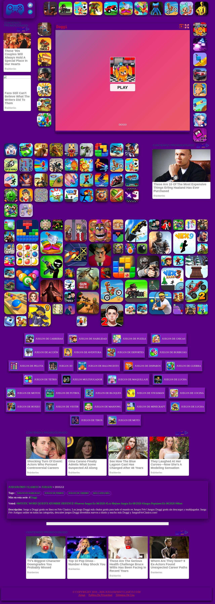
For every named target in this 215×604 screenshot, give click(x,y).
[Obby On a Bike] (41, 170)
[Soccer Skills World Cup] (11, 170)
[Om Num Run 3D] (56, 201)
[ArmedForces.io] (201, 14)
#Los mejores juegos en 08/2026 (123, 503)
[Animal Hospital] (71, 155)
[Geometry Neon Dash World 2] (200, 140)
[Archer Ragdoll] (86, 201)
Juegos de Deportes (130, 352)
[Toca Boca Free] (186, 14)
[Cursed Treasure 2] (26, 201)
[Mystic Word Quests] (44, 110)
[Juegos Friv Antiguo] (30, 7)
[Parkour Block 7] (86, 185)
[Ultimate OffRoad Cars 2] (200, 80)
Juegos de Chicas (173, 338)
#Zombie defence (61, 503)
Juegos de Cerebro (78, 493)
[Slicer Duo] (126, 14)
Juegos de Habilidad (93, 338)
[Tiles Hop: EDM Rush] (200, 50)
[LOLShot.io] (44, 65)
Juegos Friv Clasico (11, 5)
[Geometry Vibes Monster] (132, 201)
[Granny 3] (26, 185)
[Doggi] (200, 35)
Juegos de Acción (46, 352)
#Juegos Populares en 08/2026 (158, 503)
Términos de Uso (125, 595)
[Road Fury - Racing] (116, 155)
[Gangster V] (41, 155)
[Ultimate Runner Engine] (200, 95)
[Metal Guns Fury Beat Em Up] (65, 14)
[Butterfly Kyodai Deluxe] (41, 201)
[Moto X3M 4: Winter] (171, 14)
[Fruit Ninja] (116, 201)
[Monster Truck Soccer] (132, 185)
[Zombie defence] (44, 125)
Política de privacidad (100, 595)
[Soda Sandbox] (71, 185)
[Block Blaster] (101, 155)
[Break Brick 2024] (101, 185)
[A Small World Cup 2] (11, 216)
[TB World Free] (26, 216)
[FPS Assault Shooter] (41, 185)
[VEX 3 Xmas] (71, 201)
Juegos (46, 487)
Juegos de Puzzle (134, 338)
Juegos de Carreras (49, 338)
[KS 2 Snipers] (86, 155)
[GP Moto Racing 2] (116, 185)
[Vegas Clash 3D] (132, 155)
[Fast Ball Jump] (56, 185)
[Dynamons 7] (95, 14)
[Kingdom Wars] (44, 95)
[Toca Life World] (80, 14)
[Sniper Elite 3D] (56, 170)
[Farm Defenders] (56, 155)
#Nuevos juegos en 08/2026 (89, 503)
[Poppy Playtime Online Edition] (156, 14)
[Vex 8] (11, 185)
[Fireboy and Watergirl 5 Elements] (71, 170)
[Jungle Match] (141, 14)
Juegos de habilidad (28, 493)
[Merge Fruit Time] (11, 201)
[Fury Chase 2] (44, 50)
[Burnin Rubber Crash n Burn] (26, 155)
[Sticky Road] (44, 35)
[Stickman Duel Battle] (101, 170)
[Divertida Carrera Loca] (111, 14)
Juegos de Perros (54, 493)
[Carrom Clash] (101, 201)
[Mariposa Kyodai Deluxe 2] (26, 170)
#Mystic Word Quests (32, 503)
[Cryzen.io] (50, 14)
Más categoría (101, 493)
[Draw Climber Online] (200, 65)
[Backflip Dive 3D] (200, 110)
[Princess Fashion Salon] (200, 125)
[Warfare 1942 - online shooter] (44, 80)
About (81, 595)
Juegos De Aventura (87, 352)
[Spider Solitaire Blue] (11, 155)
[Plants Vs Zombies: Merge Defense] (86, 170)
